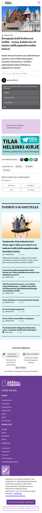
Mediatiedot (5, 452)
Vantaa (4, 439)
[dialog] (21, 494)
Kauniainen (5, 436)
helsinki (30, 166)
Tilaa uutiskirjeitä (7, 458)
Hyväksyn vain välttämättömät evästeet (21, 508)
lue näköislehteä (9, 462)
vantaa (7, 170)
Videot (4, 417)
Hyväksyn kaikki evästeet (21, 502)
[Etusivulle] (7, 2)
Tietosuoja (5, 455)
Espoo (4, 433)
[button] (22, 159)
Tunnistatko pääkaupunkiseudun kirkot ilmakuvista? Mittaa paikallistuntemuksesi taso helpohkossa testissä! (20, 272)
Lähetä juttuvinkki (32, 354)
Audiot (4, 414)
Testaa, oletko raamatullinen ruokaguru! (18, 318)
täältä (18, 128)
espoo (19, 166)
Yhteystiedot (6, 448)
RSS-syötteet (6, 421)
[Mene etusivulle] (11, 384)
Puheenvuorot (7, 407)
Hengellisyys (6, 410)
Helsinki (4, 429)
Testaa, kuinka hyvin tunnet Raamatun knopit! (20, 300)
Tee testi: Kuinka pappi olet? (13, 309)
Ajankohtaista (7, 400)
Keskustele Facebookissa (12, 355)
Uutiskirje (22, 368)
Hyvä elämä (5, 404)
